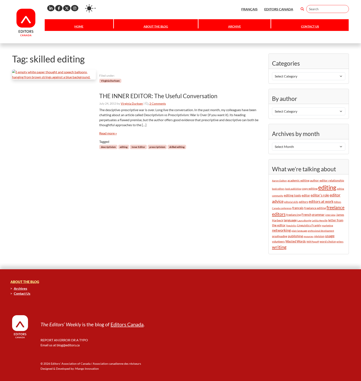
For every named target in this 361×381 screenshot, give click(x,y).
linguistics (291, 225)
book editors (278, 188)
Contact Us (310, 26)
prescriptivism (157, 147)
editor (306, 195)
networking (281, 230)
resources (308, 236)
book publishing (293, 188)
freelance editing (315, 208)
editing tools (292, 195)
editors (303, 201)
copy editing (310, 188)
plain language (299, 230)
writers (339, 241)
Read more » (108, 133)
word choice (328, 241)
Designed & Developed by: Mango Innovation (70, 368)
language (290, 220)
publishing (295, 236)
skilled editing (176, 147)
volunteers (278, 241)
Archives (20, 288)
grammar (318, 214)
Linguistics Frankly (309, 225)
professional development (321, 230)
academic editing (298, 180)
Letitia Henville (320, 220)
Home (78, 26)
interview (330, 214)
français (298, 208)
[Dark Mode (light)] (90, 8)
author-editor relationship (327, 180)
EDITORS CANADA (278, 9)
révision (319, 236)
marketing (327, 225)
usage (329, 236)
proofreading (279, 236)
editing (123, 147)
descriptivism (108, 147)
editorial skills (291, 202)
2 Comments (157, 103)
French (306, 214)
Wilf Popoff (312, 241)
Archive (234, 26)
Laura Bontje (304, 220)
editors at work (321, 201)
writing (279, 247)
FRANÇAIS (249, 9)
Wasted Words (295, 241)
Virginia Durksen (110, 80)
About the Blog (156, 26)
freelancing (293, 214)
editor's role (320, 195)
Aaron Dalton (279, 180)
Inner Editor (138, 147)
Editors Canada (127, 324)
